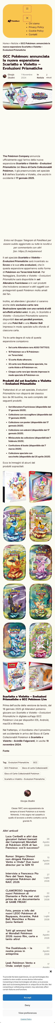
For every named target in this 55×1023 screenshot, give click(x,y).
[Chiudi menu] (27, 18)
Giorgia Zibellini (27, 801)
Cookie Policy (26, 1019)
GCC (35, 762)
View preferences (27, 1013)
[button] (50, 971)
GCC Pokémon (11, 768)
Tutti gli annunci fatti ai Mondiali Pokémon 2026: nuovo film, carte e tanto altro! (22, 935)
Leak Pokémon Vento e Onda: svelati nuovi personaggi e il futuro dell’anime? (20, 967)
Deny (27, 1005)
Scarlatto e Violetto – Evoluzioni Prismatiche (24, 779)
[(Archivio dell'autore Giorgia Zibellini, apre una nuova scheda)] (27, 796)
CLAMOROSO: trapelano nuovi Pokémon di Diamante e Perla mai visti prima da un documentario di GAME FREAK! (23, 896)
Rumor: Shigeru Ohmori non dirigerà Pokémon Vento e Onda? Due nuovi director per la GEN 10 (22, 860)
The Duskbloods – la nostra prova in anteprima (19, 951)
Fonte (6, 750)
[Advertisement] (27, 132)
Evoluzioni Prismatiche (18, 762)
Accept (27, 997)
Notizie (14, 43)
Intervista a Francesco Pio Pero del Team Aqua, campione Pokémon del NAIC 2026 (22, 877)
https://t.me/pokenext (30, 251)
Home (6, 43)
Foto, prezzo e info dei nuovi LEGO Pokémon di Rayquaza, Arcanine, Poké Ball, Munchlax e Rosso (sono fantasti (22, 916)
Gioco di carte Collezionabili (34, 768)
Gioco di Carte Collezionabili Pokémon (21, 773)
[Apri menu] (27, 9)
